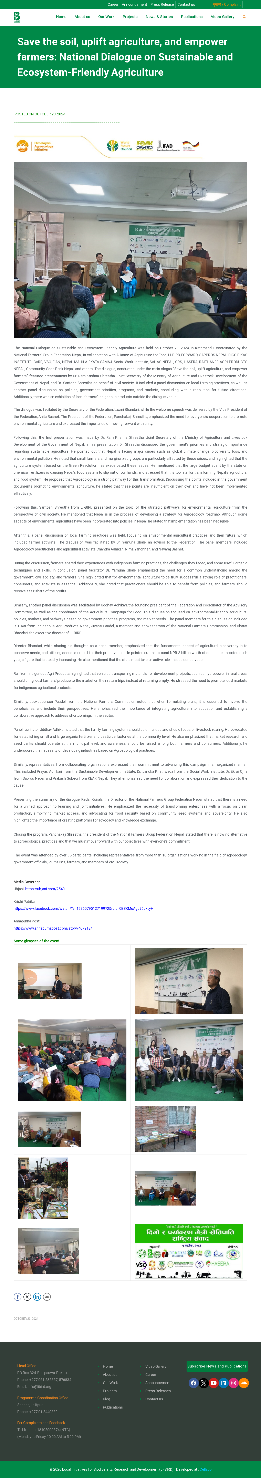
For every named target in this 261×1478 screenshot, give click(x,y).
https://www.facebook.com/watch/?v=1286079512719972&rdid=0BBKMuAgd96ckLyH (84, 908)
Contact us (186, 4)
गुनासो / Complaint (227, 4)
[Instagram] (234, 1383)
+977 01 (43, 1412)
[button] (244, 17)
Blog (106, 1399)
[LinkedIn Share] (37, 1297)
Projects (110, 1391)
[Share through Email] (47, 1297)
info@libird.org (39, 1386)
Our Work (110, 1383)
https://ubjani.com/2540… (46, 889)
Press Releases (158, 1391)
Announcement (134, 4)
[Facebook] (194, 1383)
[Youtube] (214, 1383)
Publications (113, 1407)
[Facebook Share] (17, 1297)
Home (108, 1366)
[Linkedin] (224, 1383)
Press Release (162, 4)
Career (113, 4)
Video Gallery (155, 1366)
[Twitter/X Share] (27, 1297)
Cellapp (206, 1469)
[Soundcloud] (244, 1383)
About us (110, 1374)
